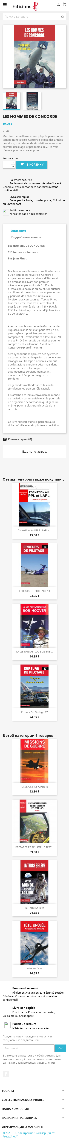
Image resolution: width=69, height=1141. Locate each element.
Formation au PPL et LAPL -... (34, 530)
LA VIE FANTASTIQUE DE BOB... (34, 651)
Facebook (6, 1074)
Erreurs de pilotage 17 (34, 712)
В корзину (32, 164)
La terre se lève (34, 907)
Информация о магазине (22, 1127)
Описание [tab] (18, 231)
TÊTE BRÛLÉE (34, 968)
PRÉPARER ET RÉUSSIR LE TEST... (34, 847)
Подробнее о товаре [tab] (26, 237)
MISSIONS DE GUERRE (34, 786)
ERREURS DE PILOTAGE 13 (34, 591)
